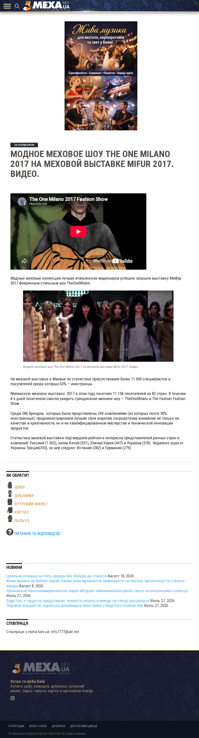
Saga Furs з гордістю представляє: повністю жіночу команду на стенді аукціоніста (77, 600)
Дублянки (58, 726)
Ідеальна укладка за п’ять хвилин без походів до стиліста (56, 575)
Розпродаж (16, 726)
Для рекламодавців (83, 726)
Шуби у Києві (38, 726)
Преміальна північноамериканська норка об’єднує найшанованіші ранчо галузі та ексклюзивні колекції (97, 590)
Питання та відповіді (35, 533)
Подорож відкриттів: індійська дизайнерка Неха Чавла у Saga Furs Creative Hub (74, 605)
